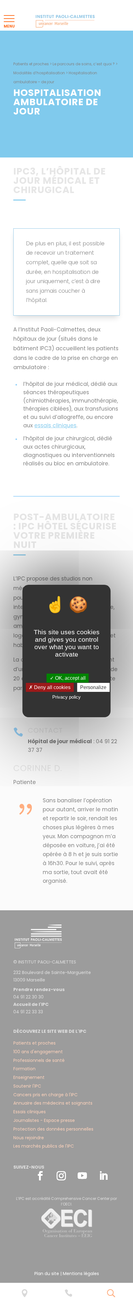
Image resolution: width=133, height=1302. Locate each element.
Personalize (93, 687)
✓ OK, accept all (68, 678)
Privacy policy (66, 697)
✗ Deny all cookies (50, 687)
